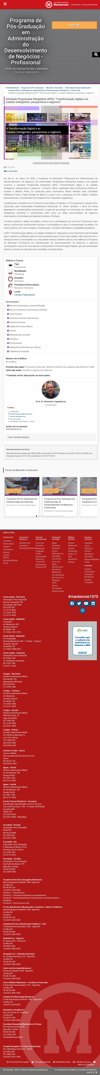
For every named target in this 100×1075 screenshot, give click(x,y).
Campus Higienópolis (24, 294)
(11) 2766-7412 (14, 411)
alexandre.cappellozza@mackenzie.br (21, 414)
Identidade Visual (63, 1062)
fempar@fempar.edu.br (13, 1037)
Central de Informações (19, 1062)
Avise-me (74, 25)
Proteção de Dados (43, 1062)
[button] (36, 516)
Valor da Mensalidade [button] (18, 437)
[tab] (51, 437)
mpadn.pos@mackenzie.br (18, 416)
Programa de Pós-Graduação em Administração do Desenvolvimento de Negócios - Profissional (25, 41)
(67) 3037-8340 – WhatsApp (14, 817)
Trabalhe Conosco (83, 1062)
